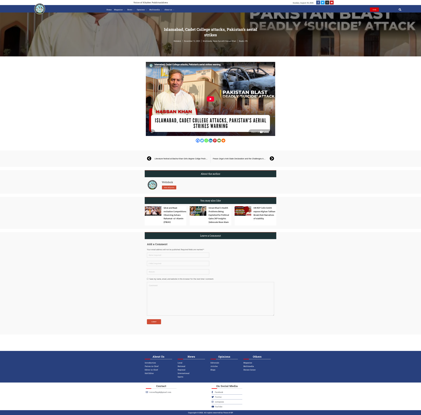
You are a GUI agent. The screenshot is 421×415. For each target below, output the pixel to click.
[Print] (223, 140)
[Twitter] (323, 2)
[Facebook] (198, 140)
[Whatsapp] (206, 140)
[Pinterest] (215, 140)
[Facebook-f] (318, 2)
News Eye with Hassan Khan (224, 41)
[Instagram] (327, 2)
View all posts (169, 187)
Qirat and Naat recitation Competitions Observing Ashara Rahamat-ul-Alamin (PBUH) (175, 215)
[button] (400, 9)
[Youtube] (332, 2)
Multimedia (207, 41)
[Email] (219, 140)
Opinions (224, 356)
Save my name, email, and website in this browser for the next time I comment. (181, 279)
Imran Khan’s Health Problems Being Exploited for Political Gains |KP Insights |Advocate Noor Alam (219, 215)
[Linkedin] (210, 140)
